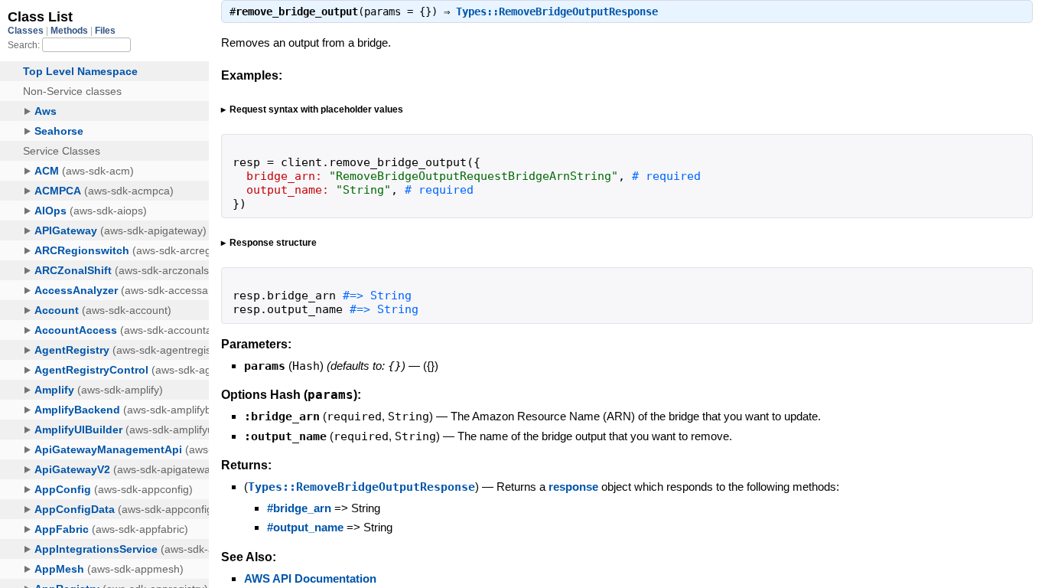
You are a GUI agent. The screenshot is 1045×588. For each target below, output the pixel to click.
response (573, 486)
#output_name (305, 527)
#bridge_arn (299, 507)
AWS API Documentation (310, 578)
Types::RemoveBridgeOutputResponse (557, 11)
